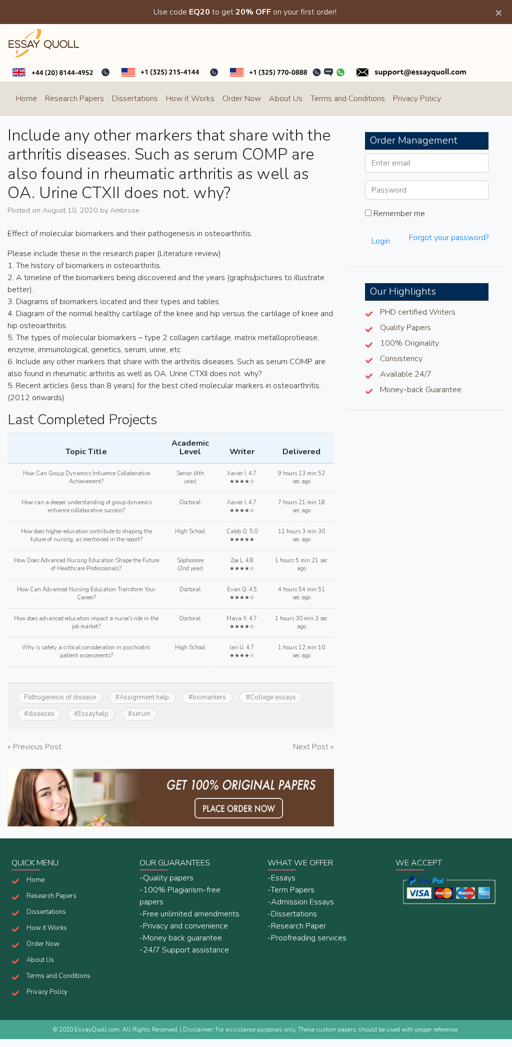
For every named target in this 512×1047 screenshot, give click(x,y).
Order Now (241, 98)
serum (141, 713)
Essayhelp (93, 713)
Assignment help (144, 697)
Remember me (398, 213)
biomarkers (209, 697)
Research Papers (74, 98)
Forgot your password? (448, 237)
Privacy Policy (417, 98)
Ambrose (125, 210)
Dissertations (135, 98)
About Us (285, 98)
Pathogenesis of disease (60, 697)
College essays (273, 697)
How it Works (190, 98)
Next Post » (313, 746)
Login (381, 241)
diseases (41, 713)
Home (26, 98)
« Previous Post (35, 746)
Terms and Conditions (347, 98)
